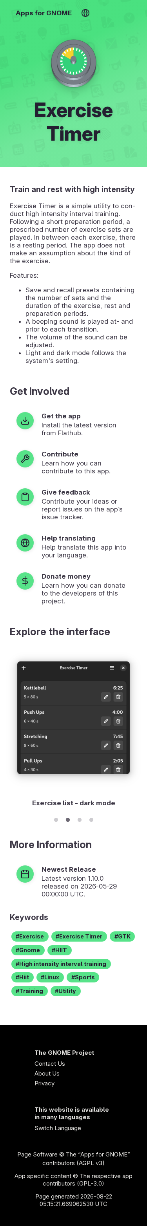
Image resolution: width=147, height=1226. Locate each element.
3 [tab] (79, 819)
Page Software (37, 1154)
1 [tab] (56, 819)
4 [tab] (91, 819)
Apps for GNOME (44, 13)
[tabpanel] (73, 729)
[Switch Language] (85, 13)
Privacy (44, 1083)
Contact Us (49, 1063)
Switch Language (57, 1128)
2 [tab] (68, 819)
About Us (47, 1073)
